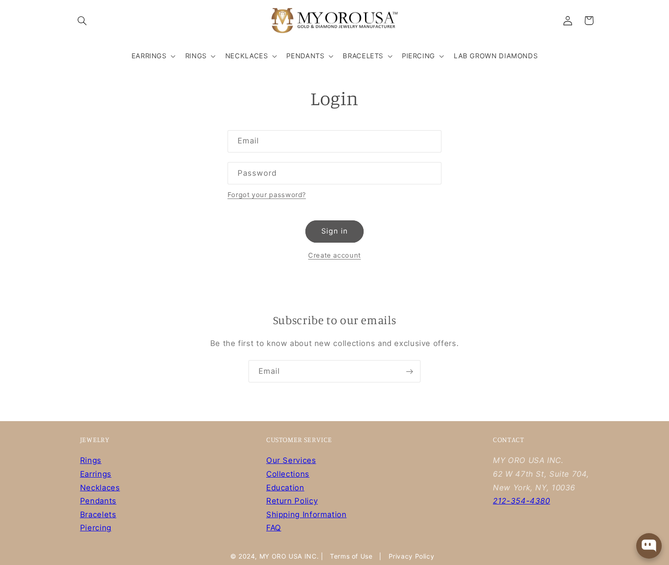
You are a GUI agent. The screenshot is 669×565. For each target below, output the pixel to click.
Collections (287, 473)
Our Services (291, 460)
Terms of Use (351, 556)
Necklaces (100, 487)
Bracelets (98, 514)
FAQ (273, 527)
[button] (82, 20)
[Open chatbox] (649, 546)
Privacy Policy (412, 556)
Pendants (98, 500)
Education (285, 487)
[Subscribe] (409, 371)
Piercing (96, 527)
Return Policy (292, 500)
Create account (334, 255)
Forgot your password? (267, 195)
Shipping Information (306, 514)
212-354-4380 (521, 500)
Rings (90, 460)
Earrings (96, 473)
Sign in (334, 231)
